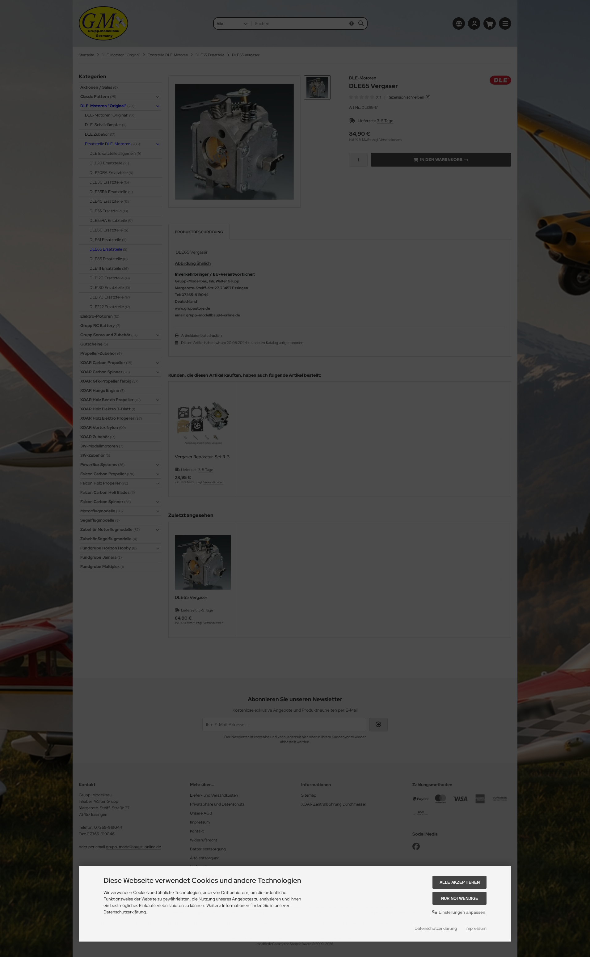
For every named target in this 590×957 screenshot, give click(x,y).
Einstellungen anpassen (461, 912)
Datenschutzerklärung (436, 928)
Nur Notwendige (459, 898)
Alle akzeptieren (460, 882)
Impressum (476, 928)
